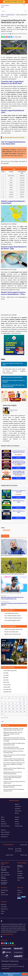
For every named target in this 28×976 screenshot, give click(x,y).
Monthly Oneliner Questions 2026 (12, 634)
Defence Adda (18, 850)
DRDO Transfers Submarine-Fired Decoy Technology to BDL (13, 752)
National (17, 804)
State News (17, 808)
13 (13, 706)
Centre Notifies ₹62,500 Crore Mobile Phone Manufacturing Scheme (14, 744)
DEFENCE (19, 875)
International (18, 806)
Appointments (18, 810)
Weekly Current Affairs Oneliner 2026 (13, 629)
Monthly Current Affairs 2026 (11, 631)
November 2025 (7, 691)
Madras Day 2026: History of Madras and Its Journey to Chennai (14, 769)
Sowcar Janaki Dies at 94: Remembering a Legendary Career (13, 790)
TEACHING (19, 873)
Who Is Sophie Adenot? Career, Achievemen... (12, 555)
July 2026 (5, 673)
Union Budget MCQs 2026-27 (11, 613)
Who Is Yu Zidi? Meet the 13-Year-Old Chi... (11, 592)
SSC (18, 869)
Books (2, 913)
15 (20, 706)
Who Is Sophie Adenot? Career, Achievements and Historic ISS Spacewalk (13, 748)
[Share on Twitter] (12, 37)
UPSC (18, 880)
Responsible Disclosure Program (9, 964)
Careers (21, 897)
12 (9, 706)
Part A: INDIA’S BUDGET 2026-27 (12, 615)
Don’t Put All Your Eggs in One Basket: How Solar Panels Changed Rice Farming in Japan (14, 764)
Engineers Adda (9, 855)
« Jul (2, 721)
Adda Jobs (10, 848)
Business (17, 817)
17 (2, 708)
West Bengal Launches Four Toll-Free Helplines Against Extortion (12, 773)
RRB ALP (3, 892)
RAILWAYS (19, 871)
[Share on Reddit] (7, 37)
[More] (24, 5)
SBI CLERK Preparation (3, 869)
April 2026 (5, 680)
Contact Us (19, 892)
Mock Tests (3, 904)
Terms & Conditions (18, 966)
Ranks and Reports (5, 832)
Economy (17, 823)
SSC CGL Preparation (3, 877)
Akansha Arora (6, 33)
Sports (2, 817)
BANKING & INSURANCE (20, 866)
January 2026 (6, 687)
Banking (17, 813)
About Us (19, 890)
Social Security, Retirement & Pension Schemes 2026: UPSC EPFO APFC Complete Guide (12, 778)
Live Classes (4, 906)
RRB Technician (4, 890)
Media (18, 894)
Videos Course (4, 908)
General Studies (10, 14)
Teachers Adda (23, 844)
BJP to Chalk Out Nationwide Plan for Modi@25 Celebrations (12, 786)
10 (2, 706)
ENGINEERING (20, 877)
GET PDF (24, 974)
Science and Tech (5, 834)
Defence (17, 819)
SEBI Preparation (5, 872)
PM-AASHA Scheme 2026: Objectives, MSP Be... (13, 574)
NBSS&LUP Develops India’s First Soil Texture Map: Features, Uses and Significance (12, 734)
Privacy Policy (5, 968)
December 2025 (7, 689)
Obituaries (3, 830)
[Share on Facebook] (9, 37)
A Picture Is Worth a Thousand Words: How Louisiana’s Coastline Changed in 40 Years (13, 759)
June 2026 (6, 675)
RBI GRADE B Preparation (4, 883)
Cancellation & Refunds (7, 966)
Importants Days (18, 826)
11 (5, 706)
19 (9, 708)
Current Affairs (18, 848)
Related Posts (5, 536)
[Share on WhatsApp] (2, 37)
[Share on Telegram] (4, 37)
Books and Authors (5, 826)
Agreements (4, 823)
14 (17, 706)
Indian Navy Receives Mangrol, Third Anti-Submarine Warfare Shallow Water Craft (13, 729)
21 (17, 708)
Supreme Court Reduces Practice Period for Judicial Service (14, 782)
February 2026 (7, 684)
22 (20, 708)
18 (5, 708)
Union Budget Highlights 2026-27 (12, 620)
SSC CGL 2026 (4, 894)
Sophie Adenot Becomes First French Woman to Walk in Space (14, 755)
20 (13, 708)
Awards (2, 819)
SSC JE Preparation (5, 874)
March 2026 (6, 682)
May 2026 (5, 677)
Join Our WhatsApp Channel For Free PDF (13, 137)
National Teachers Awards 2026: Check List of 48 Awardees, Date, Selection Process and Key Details (14, 739)
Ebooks (2, 911)
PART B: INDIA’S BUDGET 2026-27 (13, 618)
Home (2, 14)
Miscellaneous (4, 836)
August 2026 (10, 670)
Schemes (3, 821)
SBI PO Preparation (5, 866)
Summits (17, 821)
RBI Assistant (4, 880)
